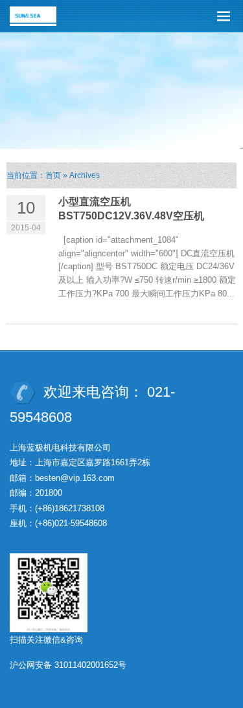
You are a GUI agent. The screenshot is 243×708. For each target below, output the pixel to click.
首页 (53, 175)
